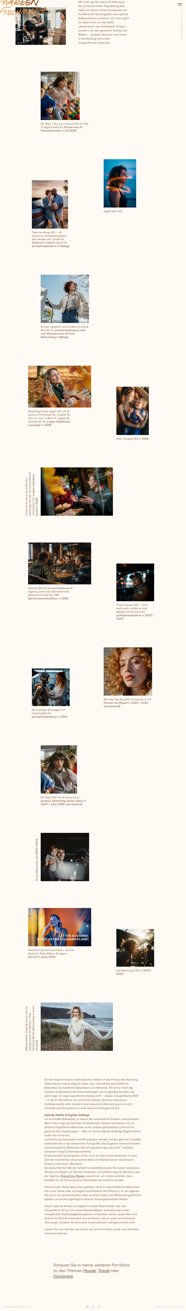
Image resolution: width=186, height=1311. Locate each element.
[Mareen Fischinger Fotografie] (24, 8)
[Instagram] (87, 1307)
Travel (103, 1270)
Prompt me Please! (73, 1176)
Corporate (63, 1276)
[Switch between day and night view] (93, 3)
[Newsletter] (99, 1307)
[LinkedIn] (93, 1307)
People (89, 1270)
